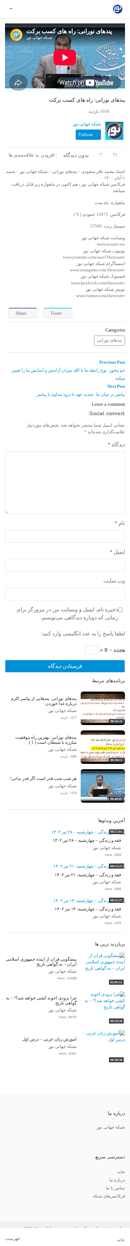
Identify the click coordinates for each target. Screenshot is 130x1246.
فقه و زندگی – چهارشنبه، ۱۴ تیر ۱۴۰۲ (88, 909)
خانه (121, 1172)
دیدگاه (116, 444)
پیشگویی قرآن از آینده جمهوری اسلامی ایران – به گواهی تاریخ (41, 962)
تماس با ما (115, 1188)
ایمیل (117, 552)
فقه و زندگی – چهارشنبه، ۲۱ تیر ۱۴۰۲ (88, 875)
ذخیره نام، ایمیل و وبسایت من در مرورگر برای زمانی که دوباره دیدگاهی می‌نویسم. (67, 613)
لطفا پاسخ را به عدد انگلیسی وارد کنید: (83, 633)
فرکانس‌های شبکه (109, 1196)
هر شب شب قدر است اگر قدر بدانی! (43, 778)
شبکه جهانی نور (87, 124)
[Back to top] (19, 1207)
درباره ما (117, 1180)
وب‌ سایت (114, 581)
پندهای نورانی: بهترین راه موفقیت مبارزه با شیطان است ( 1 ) (46, 740)
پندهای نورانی (109, 340)
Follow (86, 134)
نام (120, 523)
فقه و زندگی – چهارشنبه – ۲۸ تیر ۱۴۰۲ (87, 840)
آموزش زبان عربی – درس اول (49, 1039)
